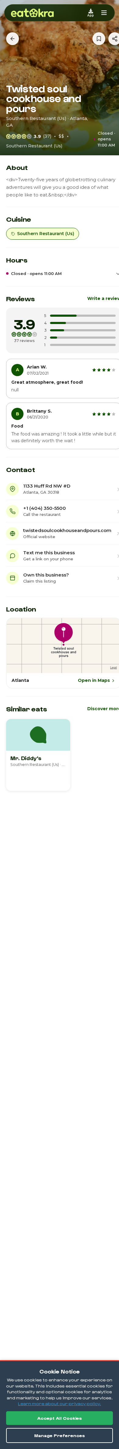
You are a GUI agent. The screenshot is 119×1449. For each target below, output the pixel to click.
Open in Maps (94, 680)
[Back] (12, 38)
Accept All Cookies (59, 1418)
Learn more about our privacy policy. (59, 1403)
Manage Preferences (59, 1435)
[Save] (98, 38)
